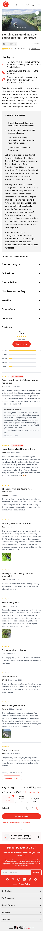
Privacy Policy (33, 862)
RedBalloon (6, 891)
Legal (15, 884)
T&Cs (23, 862)
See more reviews (12, 778)
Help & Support (8, 905)
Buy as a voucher (21, 816)
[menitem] (27, 4)
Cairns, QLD (35, 49)
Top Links (5, 919)
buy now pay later (32, 792)
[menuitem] (15, 4)
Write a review (22, 344)
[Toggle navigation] (38, 4)
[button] (5, 18)
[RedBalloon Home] (6, 4)
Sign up (36, 872)
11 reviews (21, 48)
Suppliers (5, 912)
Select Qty (6, 808)
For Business (7, 898)
